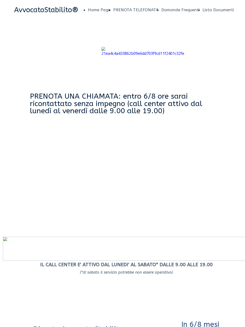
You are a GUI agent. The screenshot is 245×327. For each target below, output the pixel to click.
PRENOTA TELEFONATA (135, 9)
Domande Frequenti (180, 9)
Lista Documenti (218, 9)
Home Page (99, 9)
